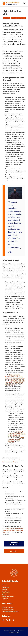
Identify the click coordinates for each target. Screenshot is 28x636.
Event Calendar (6, 592)
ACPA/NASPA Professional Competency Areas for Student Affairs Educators (15, 383)
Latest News (5, 594)
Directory (4, 589)
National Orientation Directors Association (16, 440)
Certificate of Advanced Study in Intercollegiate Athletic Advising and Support (13, 530)
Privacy (17, 632)
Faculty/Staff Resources (8, 596)
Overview (6, 18)
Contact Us (5, 599)
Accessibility (12, 632)
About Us (4, 585)
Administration (5, 587)
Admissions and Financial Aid (18, 18)
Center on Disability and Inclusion (10, 611)
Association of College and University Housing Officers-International (16, 434)
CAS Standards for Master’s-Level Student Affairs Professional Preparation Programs (15, 377)
